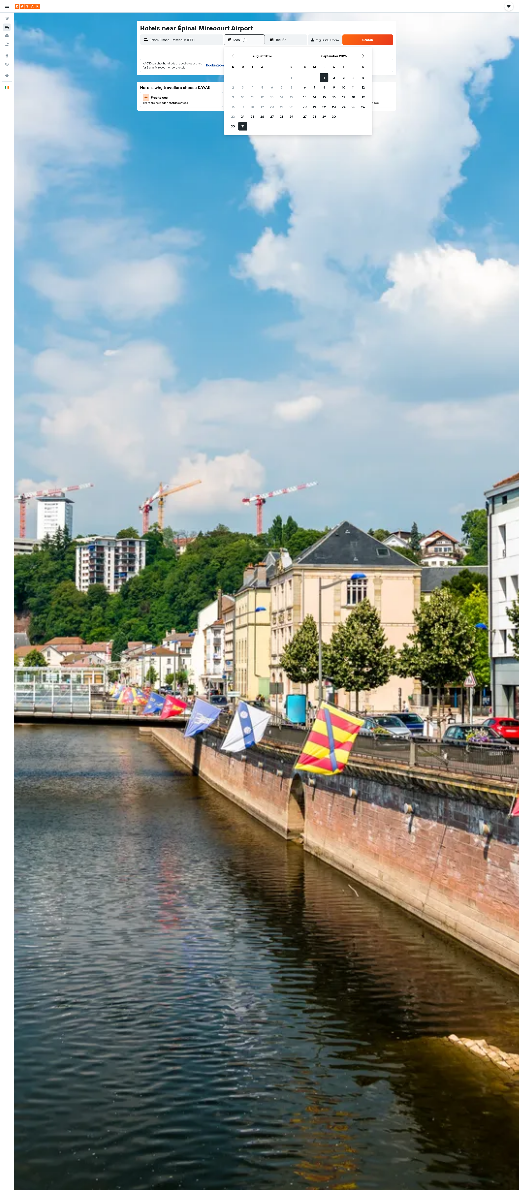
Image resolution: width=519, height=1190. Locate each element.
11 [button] (252, 97)
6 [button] (272, 87)
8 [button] (291, 87)
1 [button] (291, 78)
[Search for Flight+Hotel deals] (7, 44)
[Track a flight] (7, 64)
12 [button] (262, 97)
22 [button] (291, 107)
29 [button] (291, 117)
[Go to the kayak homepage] (27, 6)
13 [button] (271, 97)
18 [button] (252, 107)
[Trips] (7, 76)
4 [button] (252, 87)
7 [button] (281, 87)
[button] (6, 6)
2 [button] (233, 87)
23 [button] (233, 117)
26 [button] (262, 117)
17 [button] (242, 107)
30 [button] (233, 126)
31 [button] (242, 126)
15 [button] (291, 97)
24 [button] (242, 117)
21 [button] (281, 107)
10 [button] (242, 97)
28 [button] (281, 117)
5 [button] (262, 87)
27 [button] (272, 117)
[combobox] (185, 40)
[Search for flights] (7, 19)
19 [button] (262, 107)
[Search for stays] (7, 27)
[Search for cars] (7, 36)
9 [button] (233, 97)
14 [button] (281, 97)
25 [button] (252, 117)
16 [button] (233, 107)
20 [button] (272, 107)
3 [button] (243, 87)
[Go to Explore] (7, 56)
